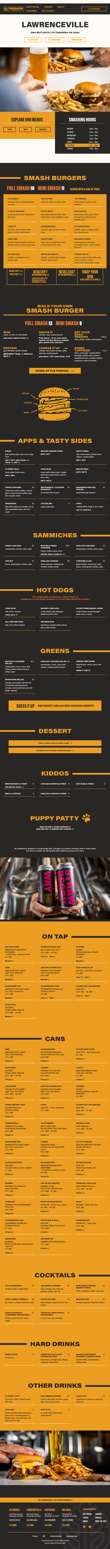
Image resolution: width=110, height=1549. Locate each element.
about (85, 1521)
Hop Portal (87, 1513)
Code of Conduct (55, 1536)
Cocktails (43, 129)
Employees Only (72, 1536)
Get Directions (55, 39)
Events (48, 7)
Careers (98, 1513)
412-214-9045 (67, 1520)
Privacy (35, 1536)
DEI (44, 1536)
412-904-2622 (33, 39)
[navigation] (13, 9)
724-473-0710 (14, 1520)
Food (10, 129)
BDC (64, 1543)
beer (25, 129)
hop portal (32, 7)
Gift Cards (48, 11)
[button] (94, 9)
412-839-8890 (50, 1520)
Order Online (77, 39)
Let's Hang (12, 1524)
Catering (31, 11)
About (60, 7)
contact (98, 1517)
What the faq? (101, 1521)
